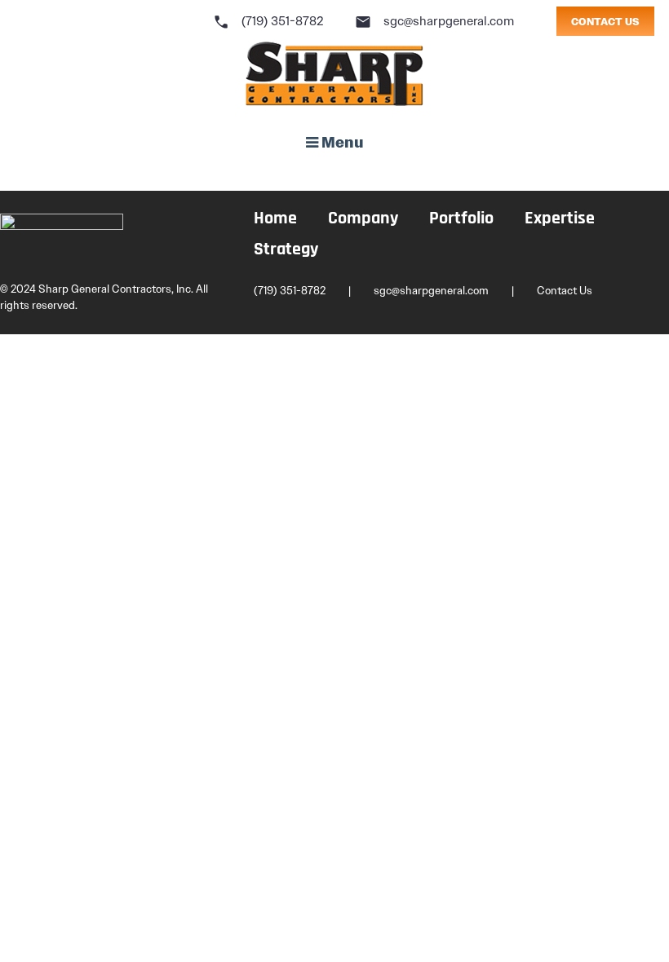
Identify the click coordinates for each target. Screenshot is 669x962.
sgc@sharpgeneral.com (434, 21)
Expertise (560, 218)
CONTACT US (605, 22)
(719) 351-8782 (268, 21)
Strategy (286, 249)
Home (275, 218)
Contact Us (564, 291)
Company (363, 218)
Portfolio (461, 218)
